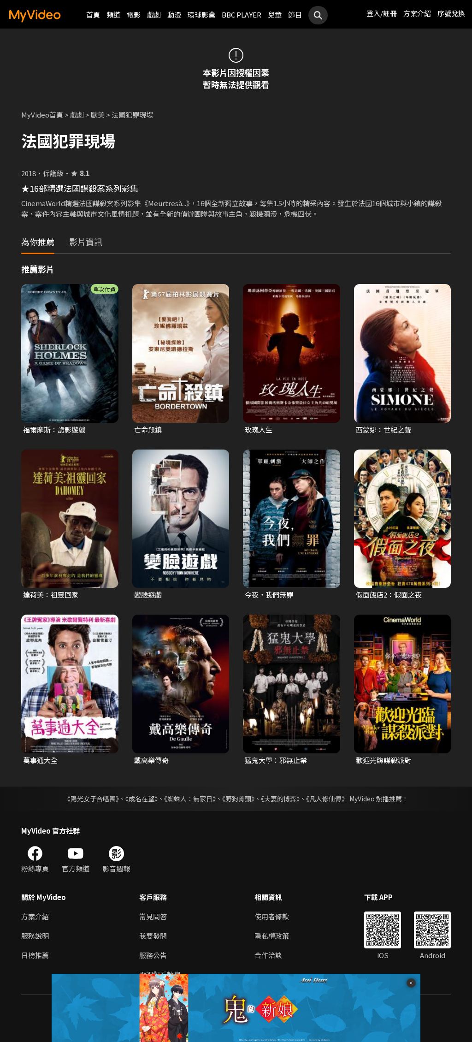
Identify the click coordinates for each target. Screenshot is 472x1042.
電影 (134, 14)
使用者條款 (271, 916)
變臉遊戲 (148, 594)
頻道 (113, 14)
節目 (295, 14)
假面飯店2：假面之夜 (389, 594)
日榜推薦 (35, 955)
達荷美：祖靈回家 (50, 594)
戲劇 (154, 14)
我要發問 (153, 936)
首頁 (93, 14)
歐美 (98, 114)
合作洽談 (268, 955)
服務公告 (153, 955)
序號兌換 (451, 13)
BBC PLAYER (241, 14)
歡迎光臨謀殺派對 (383, 760)
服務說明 (35, 936)
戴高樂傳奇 (151, 760)
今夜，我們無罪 (269, 594)
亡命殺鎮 (148, 429)
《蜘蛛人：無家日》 (190, 798)
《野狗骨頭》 (238, 798)
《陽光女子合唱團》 (91, 798)
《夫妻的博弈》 (280, 798)
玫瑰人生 (258, 429)
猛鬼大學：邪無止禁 (276, 760)
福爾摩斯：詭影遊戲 (54, 429)
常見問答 (153, 916)
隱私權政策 (271, 936)
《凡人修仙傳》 (327, 798)
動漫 (174, 14)
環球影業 (201, 14)
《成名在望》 (141, 798)
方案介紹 (417, 13)
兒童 (275, 14)
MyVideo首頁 (42, 114)
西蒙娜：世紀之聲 (383, 429)
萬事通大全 (40, 760)
